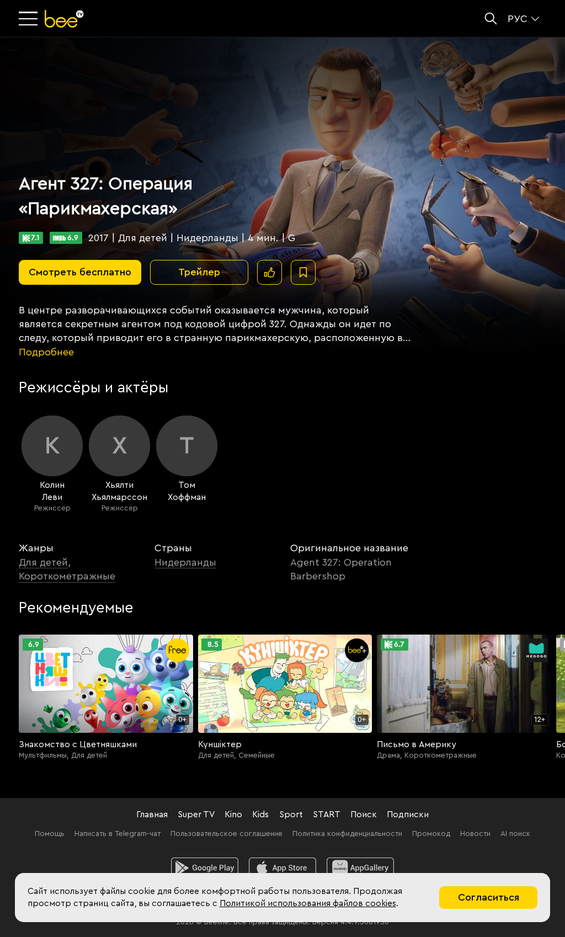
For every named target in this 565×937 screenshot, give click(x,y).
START (326, 814)
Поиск (363, 814)
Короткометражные (67, 576)
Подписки (408, 814)
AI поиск (515, 834)
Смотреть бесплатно (80, 272)
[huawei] (361, 868)
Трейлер (199, 272)
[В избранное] (303, 272)
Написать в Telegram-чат (117, 834)
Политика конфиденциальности (347, 834)
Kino (233, 814)
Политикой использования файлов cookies (308, 903)
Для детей (43, 562)
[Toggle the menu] (29, 19)
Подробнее (46, 352)
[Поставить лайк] (269, 272)
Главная (152, 814)
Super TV (196, 814)
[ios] (283, 868)
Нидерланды (185, 562)
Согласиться (488, 897)
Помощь (50, 834)
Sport (291, 814)
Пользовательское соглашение (226, 834)
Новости (475, 834)
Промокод (431, 834)
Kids (260, 814)
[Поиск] (490, 18)
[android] (205, 868)
